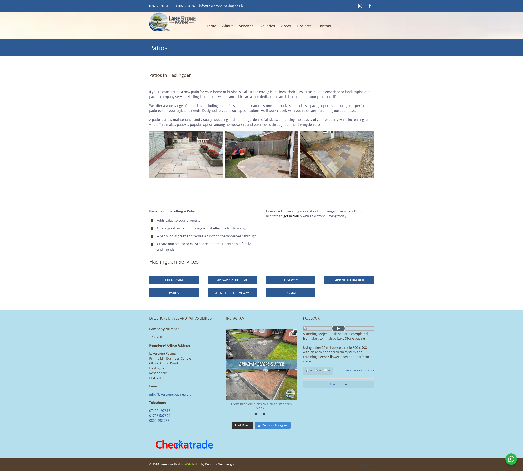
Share (371, 370)
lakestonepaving (260, 333)
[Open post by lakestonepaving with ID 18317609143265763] (261, 364)
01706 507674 (184, 6)
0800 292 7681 (160, 420)
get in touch (292, 216)
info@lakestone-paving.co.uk (221, 6)
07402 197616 (159, 6)
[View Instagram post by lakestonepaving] (292, 395)
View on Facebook (354, 370)
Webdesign (192, 464)
